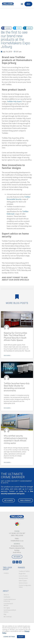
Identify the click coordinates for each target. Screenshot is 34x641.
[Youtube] (20, 562)
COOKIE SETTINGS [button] (9, 636)
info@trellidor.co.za (17, 541)
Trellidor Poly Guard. (14, 101)
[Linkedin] (17, 562)
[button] (22, 4)
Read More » (7, 355)
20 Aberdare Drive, (17, 546)
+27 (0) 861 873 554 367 (17, 533)
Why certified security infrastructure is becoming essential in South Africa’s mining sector (15, 439)
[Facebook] (14, 562)
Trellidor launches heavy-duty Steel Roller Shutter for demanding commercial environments (16, 387)
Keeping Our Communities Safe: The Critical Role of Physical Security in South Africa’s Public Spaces (15, 336)
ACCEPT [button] (21, 636)
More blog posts (17, 303)
